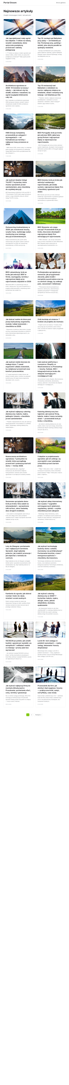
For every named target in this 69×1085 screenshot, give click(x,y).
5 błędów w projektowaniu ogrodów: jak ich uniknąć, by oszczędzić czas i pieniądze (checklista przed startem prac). (49, 461)
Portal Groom (10, 2)
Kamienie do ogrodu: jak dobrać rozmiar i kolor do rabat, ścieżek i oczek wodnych (18, 596)
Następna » (38, 714)
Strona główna (60, 2)
